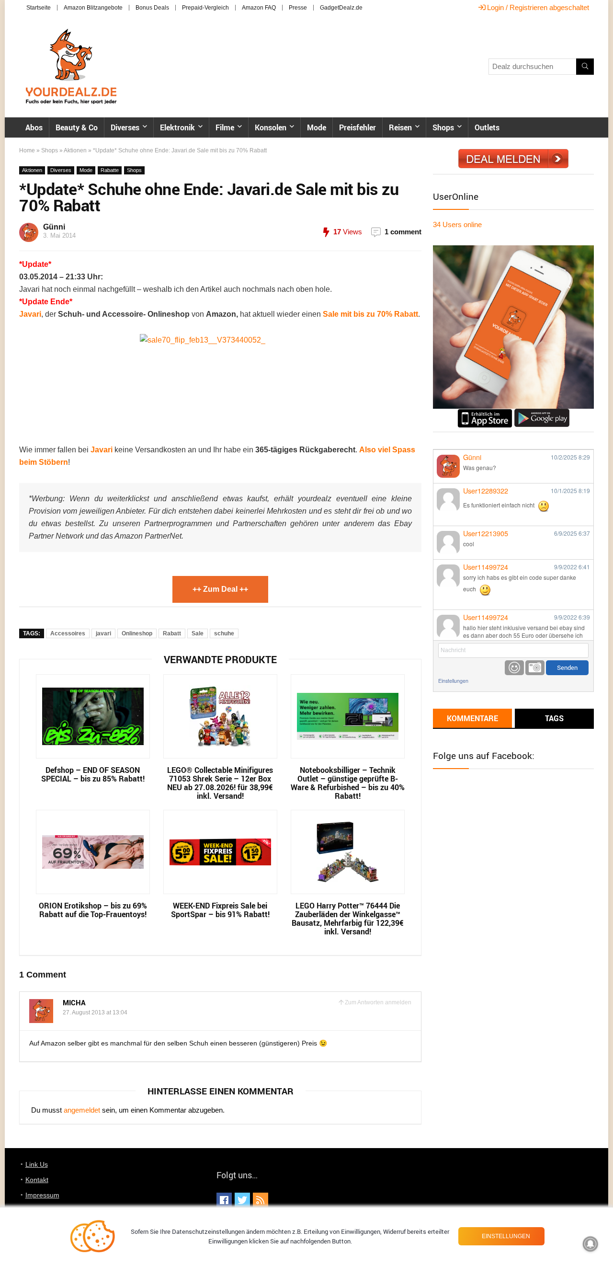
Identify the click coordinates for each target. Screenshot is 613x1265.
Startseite (38, 7)
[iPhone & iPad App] (484, 413)
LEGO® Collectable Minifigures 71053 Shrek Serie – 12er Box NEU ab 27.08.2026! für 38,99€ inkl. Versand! (220, 783)
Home (27, 150)
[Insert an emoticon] (514, 667)
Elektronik (177, 127)
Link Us (36, 1164)
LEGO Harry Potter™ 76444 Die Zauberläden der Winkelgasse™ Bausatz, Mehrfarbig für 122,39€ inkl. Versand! (348, 918)
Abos (34, 127)
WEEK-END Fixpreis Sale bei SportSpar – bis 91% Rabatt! (220, 910)
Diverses (125, 127)
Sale (198, 633)
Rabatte (110, 170)
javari (103, 633)
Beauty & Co (77, 127)
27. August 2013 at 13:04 (95, 1012)
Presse (298, 7)
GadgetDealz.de (341, 7)
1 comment (403, 232)
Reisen (400, 127)
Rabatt (172, 633)
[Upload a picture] (535, 667)
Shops (443, 127)
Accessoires (67, 633)
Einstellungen (453, 680)
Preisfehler (357, 127)
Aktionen (75, 150)
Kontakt (36, 1180)
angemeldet (82, 1110)
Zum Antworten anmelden (378, 1002)
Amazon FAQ (259, 7)
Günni (54, 227)
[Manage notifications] (590, 1244)
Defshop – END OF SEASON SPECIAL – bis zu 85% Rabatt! (93, 774)
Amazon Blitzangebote (93, 7)
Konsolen (270, 127)
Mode (316, 127)
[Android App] (541, 413)
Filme (225, 127)
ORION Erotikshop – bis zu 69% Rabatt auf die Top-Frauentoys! (93, 910)
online (457, 224)
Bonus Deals (152, 7)
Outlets (487, 127)
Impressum (42, 1195)
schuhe (224, 633)
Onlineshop (137, 633)
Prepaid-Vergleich (205, 7)
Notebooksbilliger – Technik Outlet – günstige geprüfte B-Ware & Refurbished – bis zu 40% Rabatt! (348, 783)
